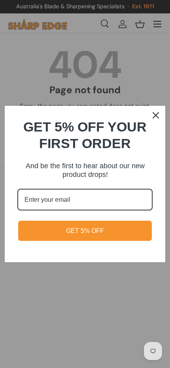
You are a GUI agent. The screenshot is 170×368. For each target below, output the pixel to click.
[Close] (155, 115)
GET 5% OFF (85, 230)
